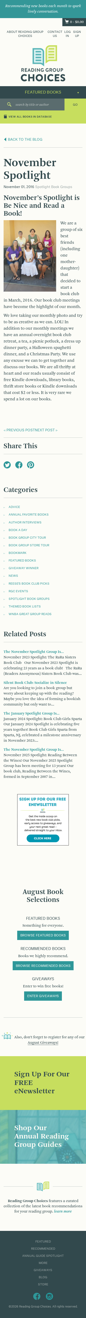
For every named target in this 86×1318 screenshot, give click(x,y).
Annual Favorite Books (29, 514)
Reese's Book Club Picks (29, 583)
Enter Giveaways (43, 996)
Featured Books (22, 560)
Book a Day (18, 530)
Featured (43, 1241)
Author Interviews (25, 522)
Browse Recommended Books (43, 966)
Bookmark (18, 553)
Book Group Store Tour (29, 545)
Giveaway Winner (23, 568)
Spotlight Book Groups (53, 187)
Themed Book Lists (25, 606)
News (13, 575)
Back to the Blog (25, 139)
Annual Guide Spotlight (43, 1255)
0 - (77, 22)
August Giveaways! (43, 1043)
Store (43, 1284)
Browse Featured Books (43, 935)
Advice (14, 507)
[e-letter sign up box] (43, 820)
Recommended (43, 1248)
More (43, 1263)
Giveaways (43, 1270)
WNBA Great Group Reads (30, 614)
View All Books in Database (30, 117)
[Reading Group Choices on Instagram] (49, 1296)
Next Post (45, 430)
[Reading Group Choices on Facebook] (36, 1296)
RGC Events (18, 591)
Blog (43, 1277)
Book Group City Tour (27, 537)
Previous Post (20, 430)
